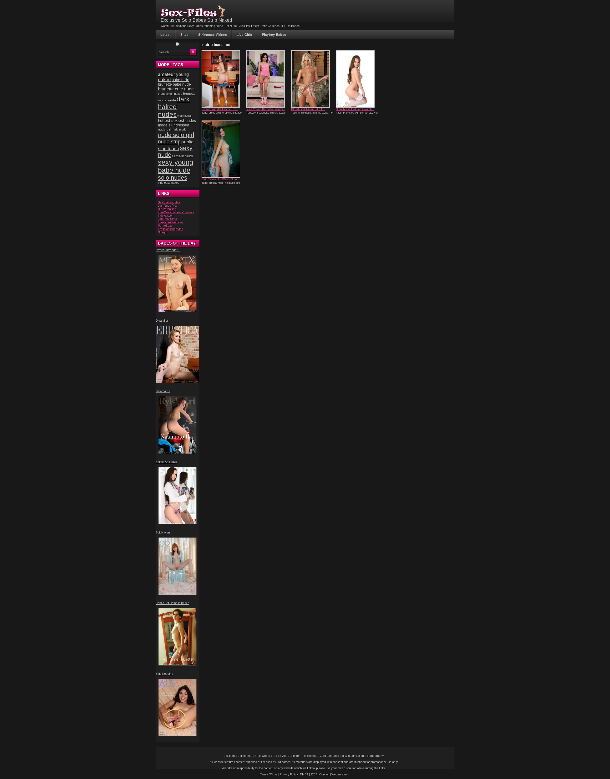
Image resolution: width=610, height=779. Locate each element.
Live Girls (244, 35)
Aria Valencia (260, 112)
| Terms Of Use (268, 774)
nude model (179, 129)
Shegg (162, 232)
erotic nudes (184, 115)
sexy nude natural (182, 155)
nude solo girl (176, 134)
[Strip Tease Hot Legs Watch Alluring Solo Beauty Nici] (358, 79)
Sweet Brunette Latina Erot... (220, 109)
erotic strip (215, 112)
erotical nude (216, 182)
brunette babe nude (174, 84)
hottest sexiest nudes (177, 120)
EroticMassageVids (170, 229)
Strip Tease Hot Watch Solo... (220, 179)
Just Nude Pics (167, 205)
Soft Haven (163, 532)
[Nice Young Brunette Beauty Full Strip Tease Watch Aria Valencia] (268, 79)
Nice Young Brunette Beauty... (265, 109)
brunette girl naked (170, 93)
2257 (313, 774)
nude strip (169, 142)
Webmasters (339, 774)
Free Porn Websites (170, 222)
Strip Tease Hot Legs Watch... (355, 109)
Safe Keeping (164, 673)
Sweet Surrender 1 (168, 250)
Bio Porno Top (167, 209)
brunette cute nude (176, 89)
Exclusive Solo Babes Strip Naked (196, 20)
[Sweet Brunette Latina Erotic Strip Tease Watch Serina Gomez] (223, 79)
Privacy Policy (289, 774)
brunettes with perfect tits (357, 112)
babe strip (180, 80)
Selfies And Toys (166, 462)
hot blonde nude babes (312, 114)
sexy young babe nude (175, 166)
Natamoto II (163, 391)
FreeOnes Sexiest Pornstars (176, 212)
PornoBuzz (165, 225)
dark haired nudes (174, 106)
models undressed (173, 125)
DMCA (304, 774)
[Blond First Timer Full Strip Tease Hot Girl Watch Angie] (313, 79)
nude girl (164, 129)
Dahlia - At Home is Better (172, 603)
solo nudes (172, 177)
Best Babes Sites (169, 202)
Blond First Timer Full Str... (308, 109)
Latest (165, 35)
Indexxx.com (166, 215)
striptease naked (168, 182)
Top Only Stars (167, 219)
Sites (184, 35)
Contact (324, 774)
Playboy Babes (274, 35)
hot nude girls (232, 182)
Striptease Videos (212, 35)
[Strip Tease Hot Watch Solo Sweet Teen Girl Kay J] (223, 149)
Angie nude (304, 112)
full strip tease (277, 112)
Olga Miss (162, 320)
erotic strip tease (232, 112)
